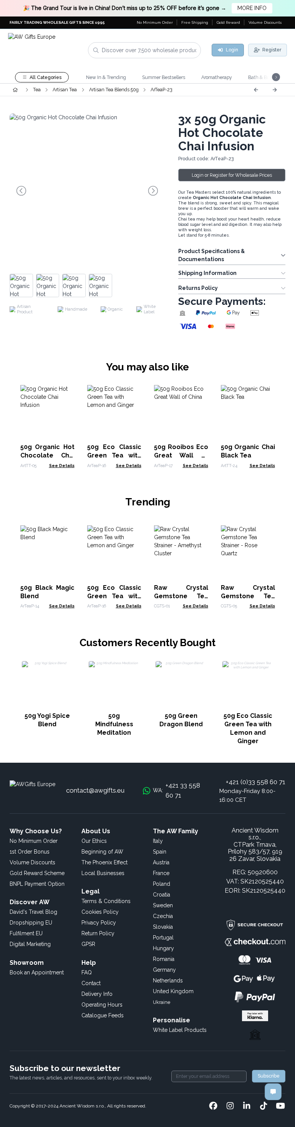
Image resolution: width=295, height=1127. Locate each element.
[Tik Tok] (263, 1106)
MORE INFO (252, 8)
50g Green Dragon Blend (181, 720)
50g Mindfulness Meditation (114, 724)
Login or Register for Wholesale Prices (232, 175)
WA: (176, 790)
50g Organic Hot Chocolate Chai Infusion (47, 455)
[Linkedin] (247, 1106)
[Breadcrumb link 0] (15, 89)
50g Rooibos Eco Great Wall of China (181, 455)
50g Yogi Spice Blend (47, 720)
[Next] (275, 89)
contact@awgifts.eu (95, 790)
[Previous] (256, 89)
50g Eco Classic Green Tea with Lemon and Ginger (248, 728)
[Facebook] (213, 1106)
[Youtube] (280, 1106)
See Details (62, 465)
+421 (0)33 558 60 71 (255, 782)
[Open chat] (273, 1091)
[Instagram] (230, 1106)
